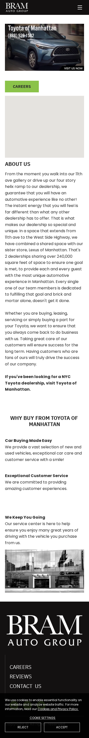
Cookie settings (42, 718)
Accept (62, 727)
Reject (23, 727)
